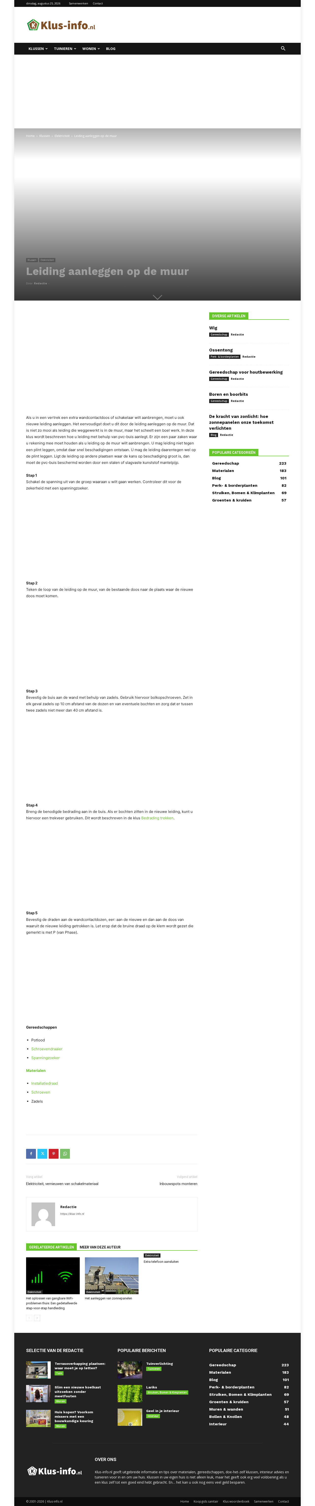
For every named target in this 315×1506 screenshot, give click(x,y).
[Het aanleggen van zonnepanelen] (112, 1275)
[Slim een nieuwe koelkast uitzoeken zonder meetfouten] (38, 1393)
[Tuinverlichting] (130, 1370)
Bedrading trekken (157, 818)
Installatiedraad (44, 1083)
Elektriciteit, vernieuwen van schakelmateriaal (62, 1184)
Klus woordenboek (236, 1501)
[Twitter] (42, 1154)
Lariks (151, 1387)
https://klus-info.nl (72, 1214)
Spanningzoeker (45, 1057)
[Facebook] (31, 1154)
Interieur (153, 1416)
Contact (98, 3)
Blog (110, 48)
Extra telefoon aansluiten (161, 1261)
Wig (213, 327)
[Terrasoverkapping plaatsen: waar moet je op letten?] (38, 1370)
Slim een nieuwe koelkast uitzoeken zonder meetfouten (78, 1391)
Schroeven (40, 1092)
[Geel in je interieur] (130, 1417)
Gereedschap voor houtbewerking (246, 372)
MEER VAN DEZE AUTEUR (100, 1247)
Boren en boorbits (228, 394)
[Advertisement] (199, 25)
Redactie (40, 283)
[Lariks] (130, 1393)
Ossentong (221, 350)
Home (30, 136)
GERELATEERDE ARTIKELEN (51, 1247)
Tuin (59, 1373)
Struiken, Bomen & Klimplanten (167, 1392)
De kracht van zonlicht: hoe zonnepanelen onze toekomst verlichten (241, 422)
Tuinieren (63, 48)
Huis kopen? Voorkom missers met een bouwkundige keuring (74, 1416)
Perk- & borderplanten (225, 356)
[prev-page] (29, 1318)
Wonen (89, 48)
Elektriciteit (62, 136)
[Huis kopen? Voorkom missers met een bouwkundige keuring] (38, 1418)
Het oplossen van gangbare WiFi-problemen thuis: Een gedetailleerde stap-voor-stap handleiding (51, 1303)
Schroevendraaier (47, 1049)
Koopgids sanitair (206, 1501)
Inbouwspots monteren (178, 1184)
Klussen (36, 48)
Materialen (36, 1070)
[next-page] (37, 1318)
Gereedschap (219, 334)
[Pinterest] (54, 1154)
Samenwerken (78, 3)
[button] (283, 49)
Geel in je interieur (162, 1411)
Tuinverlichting (159, 1364)
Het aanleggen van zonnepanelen (108, 1298)
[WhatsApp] (65, 1154)
